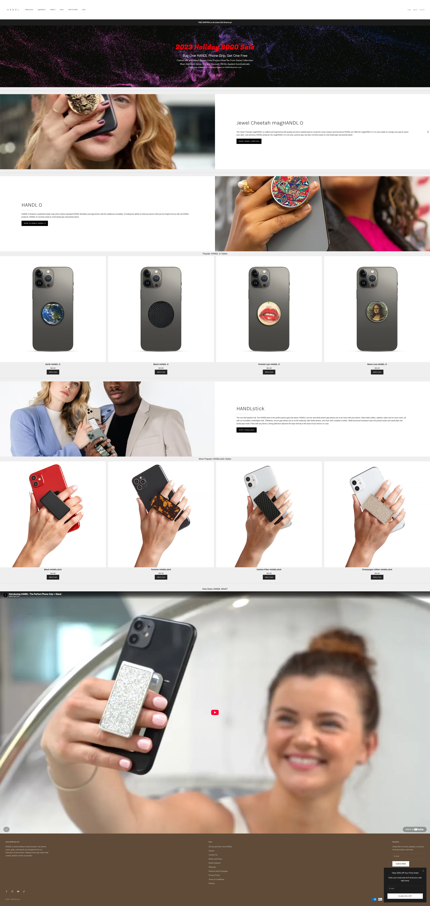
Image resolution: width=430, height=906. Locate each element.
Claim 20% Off (405, 896)
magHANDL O (42, 10)
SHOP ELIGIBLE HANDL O (35, 223)
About (62, 10)
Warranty (212, 867)
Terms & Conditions (216, 879)
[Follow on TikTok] (24, 891)
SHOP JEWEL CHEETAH (249, 141)
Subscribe (401, 864)
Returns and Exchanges (218, 871)
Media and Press (215, 859)
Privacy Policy (214, 875)
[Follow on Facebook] (6, 891)
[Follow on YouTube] (18, 891)
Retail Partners (214, 863)
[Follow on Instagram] (12, 891)
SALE (83, 10)
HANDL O (52, 10)
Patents (212, 883)
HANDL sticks (29, 10)
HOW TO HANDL (73, 10)
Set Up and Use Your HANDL (220, 847)
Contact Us (213, 855)
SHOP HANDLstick (246, 430)
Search (211, 851)
